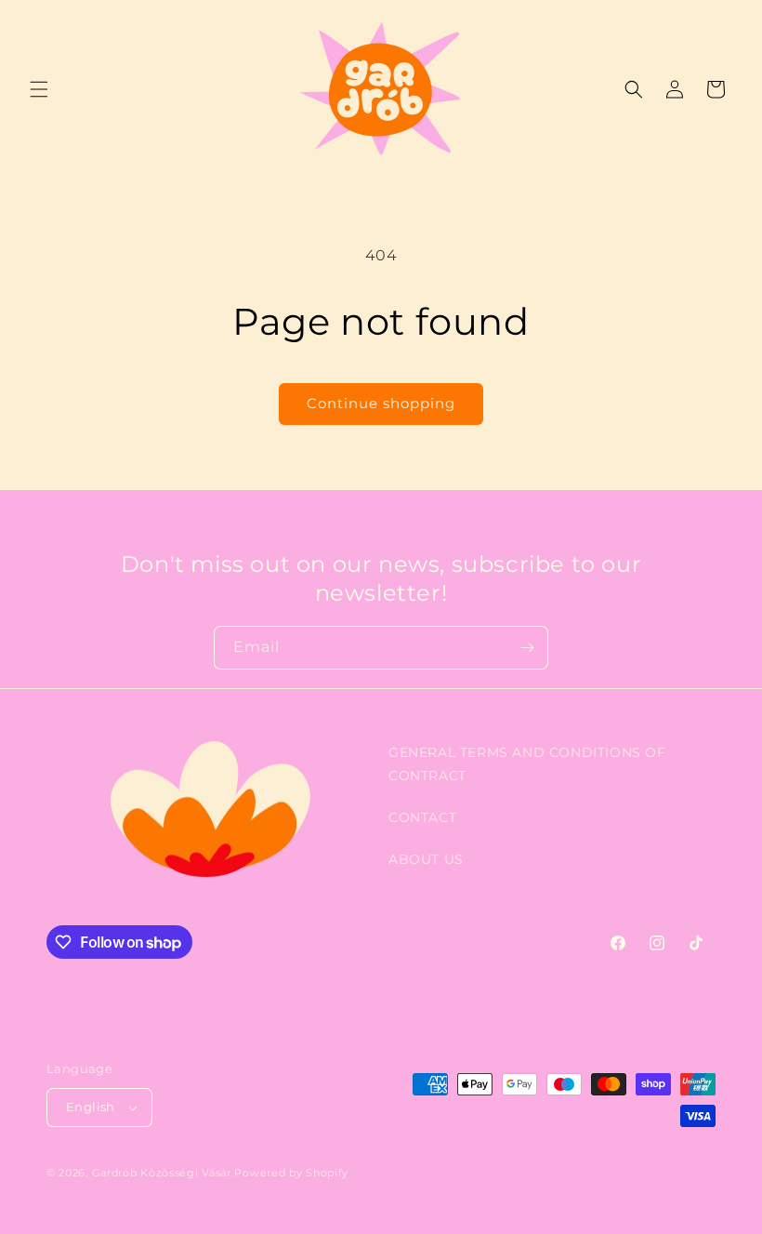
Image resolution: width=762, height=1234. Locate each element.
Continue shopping (381, 403)
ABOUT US (426, 859)
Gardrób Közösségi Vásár (161, 1172)
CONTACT (422, 817)
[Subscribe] (526, 648)
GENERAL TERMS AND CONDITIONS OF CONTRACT (527, 764)
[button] (39, 89)
